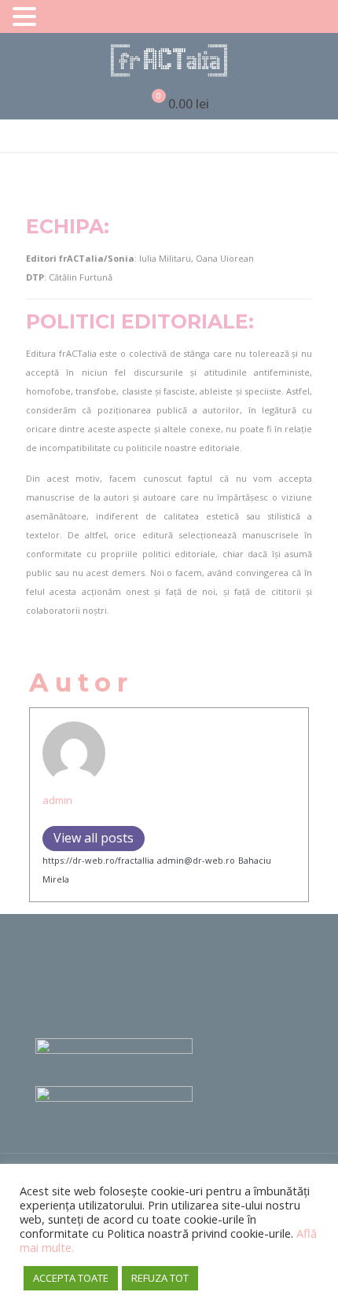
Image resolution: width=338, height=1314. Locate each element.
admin (57, 800)
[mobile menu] (316, 60)
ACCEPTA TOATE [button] (70, 1278)
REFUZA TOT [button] (160, 1278)
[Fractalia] (169, 60)
